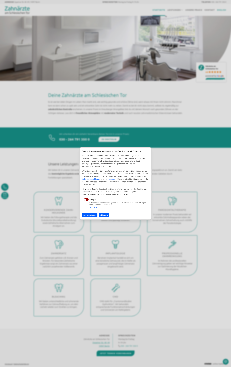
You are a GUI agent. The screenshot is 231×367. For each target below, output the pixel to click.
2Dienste (94, 207)
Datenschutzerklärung (91, 179)
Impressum (111, 179)
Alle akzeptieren (89, 215)
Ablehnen (104, 215)
